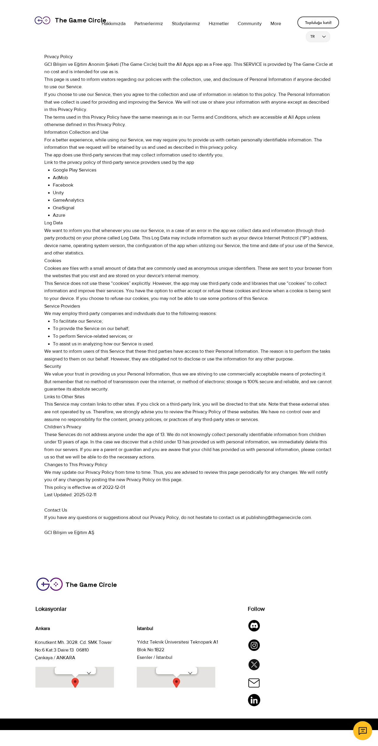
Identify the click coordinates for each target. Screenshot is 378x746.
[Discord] (254, 625)
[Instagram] (254, 645)
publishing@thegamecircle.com (278, 517)
